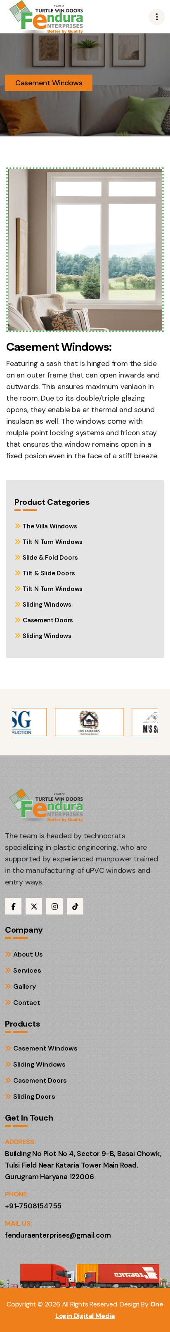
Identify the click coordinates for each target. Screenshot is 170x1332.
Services (27, 970)
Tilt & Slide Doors (49, 573)
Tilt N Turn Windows (53, 542)
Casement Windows (45, 1048)
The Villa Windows (50, 526)
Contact (26, 1002)
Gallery (24, 986)
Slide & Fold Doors (50, 557)
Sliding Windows (47, 604)
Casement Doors (48, 620)
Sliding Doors (34, 1096)
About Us (27, 954)
